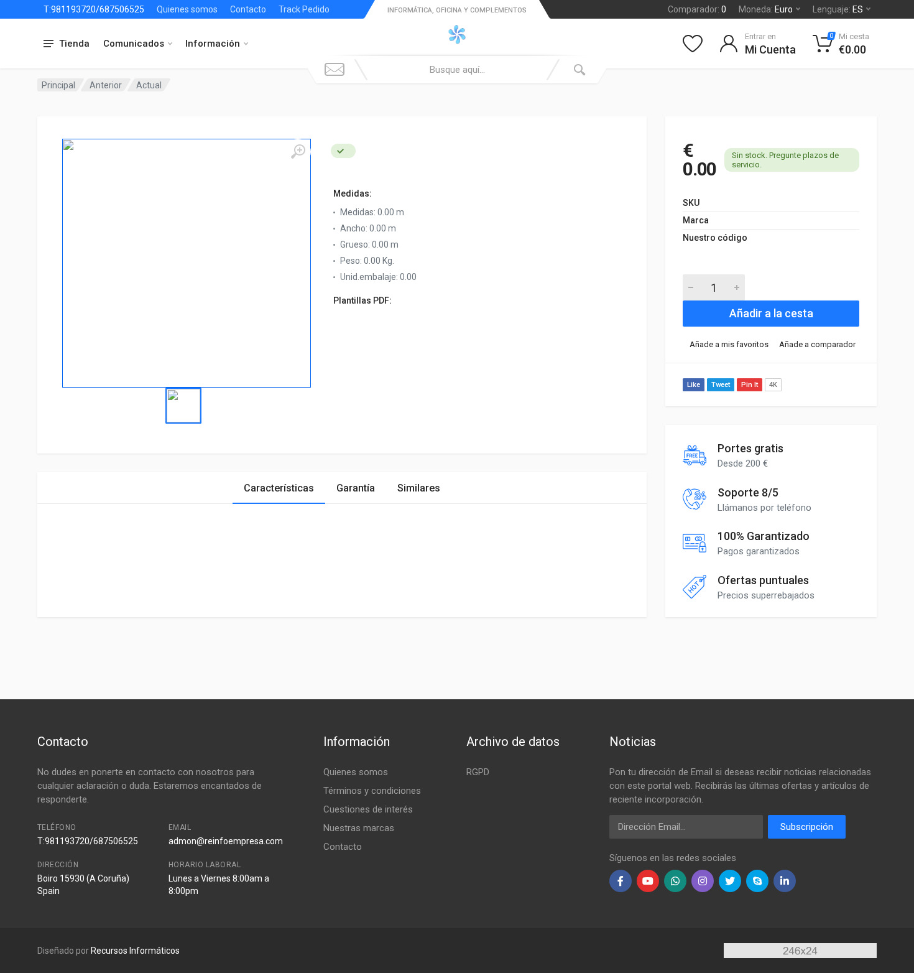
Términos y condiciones (372, 790)
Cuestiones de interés (368, 809)
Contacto (248, 9)
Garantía (355, 488)
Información (212, 43)
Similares (418, 488)
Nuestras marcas (358, 828)
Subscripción (806, 826)
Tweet (720, 385)
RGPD (477, 772)
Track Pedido (304, 9)
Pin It (749, 385)
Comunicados (133, 43)
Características (279, 488)
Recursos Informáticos (135, 951)
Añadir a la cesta (771, 313)
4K (773, 385)
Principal (58, 85)
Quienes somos (187, 9)
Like (693, 385)
